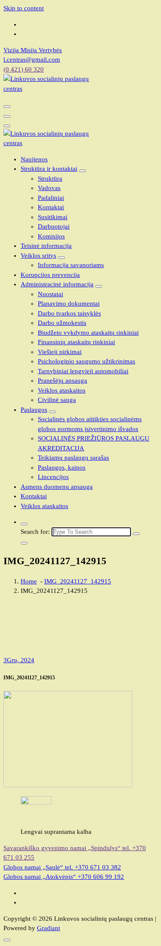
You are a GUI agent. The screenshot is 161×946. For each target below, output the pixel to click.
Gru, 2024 (18, 660)
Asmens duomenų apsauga (57, 486)
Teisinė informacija (46, 245)
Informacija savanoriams (71, 265)
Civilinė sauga (57, 399)
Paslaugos (34, 409)
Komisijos (51, 236)
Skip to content (23, 8)
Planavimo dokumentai (69, 303)
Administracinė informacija (57, 284)
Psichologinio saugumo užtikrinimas (86, 361)
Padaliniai (51, 197)
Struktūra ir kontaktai (49, 168)
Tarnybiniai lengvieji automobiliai (83, 371)
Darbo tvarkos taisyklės (69, 313)
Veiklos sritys (38, 255)
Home (29, 581)
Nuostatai (50, 294)
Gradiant (48, 928)
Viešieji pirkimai (60, 351)
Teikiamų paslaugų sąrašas (73, 457)
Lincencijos (53, 476)
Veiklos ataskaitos (61, 390)
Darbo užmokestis (62, 322)
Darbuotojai (54, 226)
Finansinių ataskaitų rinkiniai (76, 342)
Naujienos (34, 159)
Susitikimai (52, 217)
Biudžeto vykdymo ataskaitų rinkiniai (88, 332)
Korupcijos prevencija (50, 274)
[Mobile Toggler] (82, 171)
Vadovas (49, 187)
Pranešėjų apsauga (62, 380)
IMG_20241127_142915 (77, 581)
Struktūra (50, 178)
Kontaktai (51, 207)
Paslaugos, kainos (61, 467)
